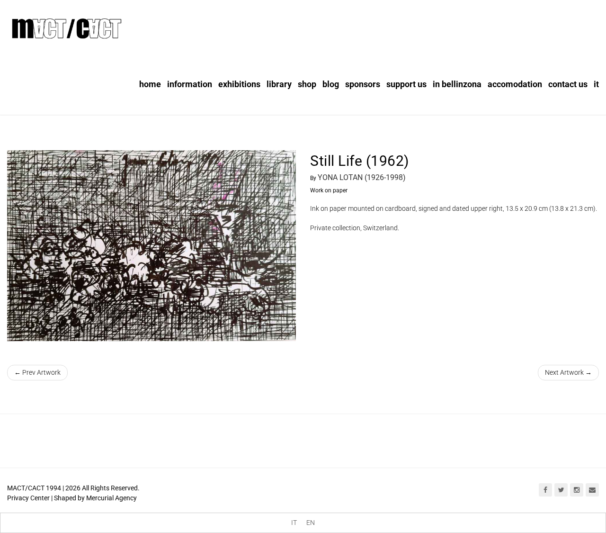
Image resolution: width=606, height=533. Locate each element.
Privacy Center (28, 498)
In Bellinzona (457, 84)
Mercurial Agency (111, 498)
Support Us (406, 84)
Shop (307, 84)
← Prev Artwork (37, 372)
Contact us (568, 84)
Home (150, 84)
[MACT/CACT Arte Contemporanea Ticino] (66, 27)
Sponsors (362, 84)
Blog (330, 84)
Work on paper (329, 190)
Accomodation (515, 84)
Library (279, 84)
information (189, 84)
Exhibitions (239, 84)
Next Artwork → (568, 372)
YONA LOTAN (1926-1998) (362, 177)
